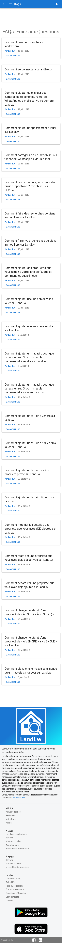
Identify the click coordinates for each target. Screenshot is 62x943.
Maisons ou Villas (13, 841)
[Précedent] (3, 4)
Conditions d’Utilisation (16, 893)
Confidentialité (12, 897)
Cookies (9, 900)
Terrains (9, 838)
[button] (31, 48)
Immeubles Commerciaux (17, 849)
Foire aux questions (14, 886)
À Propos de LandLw (15, 889)
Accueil (9, 823)
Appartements (12, 845)
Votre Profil (11, 819)
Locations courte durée (16, 834)
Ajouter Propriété (13, 812)
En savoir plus (19, 797)
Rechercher (11, 815)
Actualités (10, 882)
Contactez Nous (13, 878)
